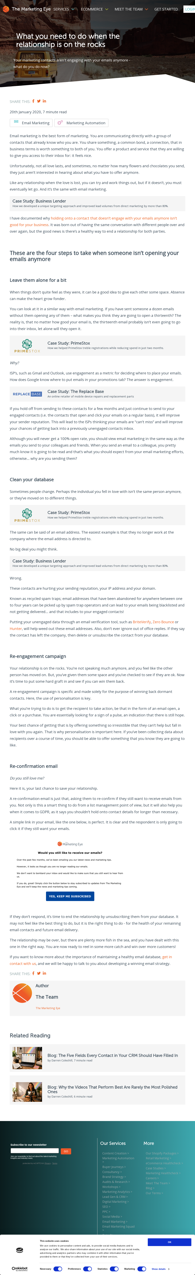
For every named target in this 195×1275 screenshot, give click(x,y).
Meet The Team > (158, 1183)
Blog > (150, 1188)
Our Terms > (154, 1193)
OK (169, 1242)
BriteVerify (142, 621)
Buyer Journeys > (114, 1167)
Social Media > (112, 1216)
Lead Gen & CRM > (115, 1197)
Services (61, 9)
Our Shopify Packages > (162, 1153)
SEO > (106, 1207)
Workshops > (111, 1187)
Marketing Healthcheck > (163, 1173)
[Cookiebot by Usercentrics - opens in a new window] (19, 1269)
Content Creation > (115, 1153)
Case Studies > (156, 1168)
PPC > (106, 1212)
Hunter (16, 628)
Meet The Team (129, 9)
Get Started (166, 9)
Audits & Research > (116, 1182)
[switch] (87, 1268)
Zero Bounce (163, 621)
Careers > (152, 1178)
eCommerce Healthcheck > (164, 1163)
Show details (159, 1269)
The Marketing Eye (31, 9)
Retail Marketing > (158, 1158)
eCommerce (92, 9)
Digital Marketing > (115, 1202)
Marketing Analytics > (117, 1192)
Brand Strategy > (114, 1177)
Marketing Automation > (118, 1160)
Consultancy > (112, 1172)
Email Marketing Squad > (118, 1228)
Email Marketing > (115, 1222)
